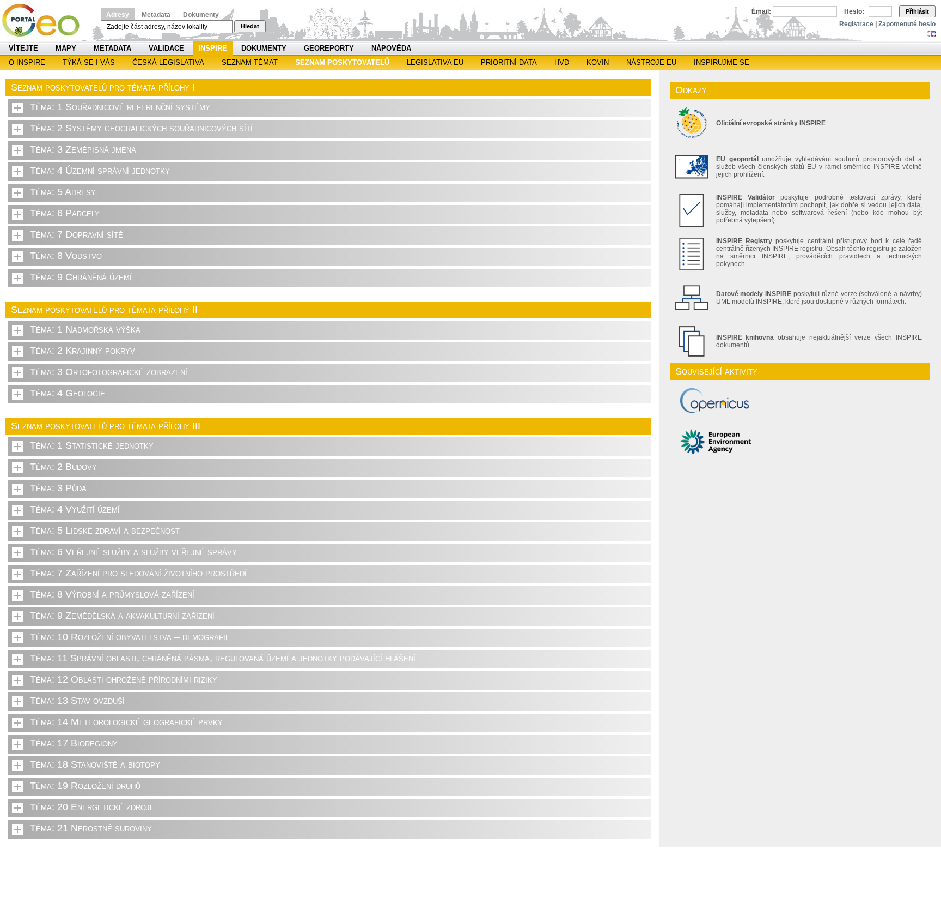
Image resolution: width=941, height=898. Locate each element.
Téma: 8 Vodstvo (66, 255)
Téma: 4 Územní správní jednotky (100, 170)
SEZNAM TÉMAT (250, 62)
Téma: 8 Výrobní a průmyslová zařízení (112, 594)
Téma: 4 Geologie (67, 393)
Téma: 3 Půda (58, 488)
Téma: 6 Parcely (65, 213)
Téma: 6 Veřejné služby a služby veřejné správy (133, 551)
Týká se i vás (89, 62)
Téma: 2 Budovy (63, 466)
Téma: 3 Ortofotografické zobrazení (108, 371)
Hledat (250, 26)
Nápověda (391, 48)
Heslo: (854, 11)
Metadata (156, 15)
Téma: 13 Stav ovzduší (77, 700)
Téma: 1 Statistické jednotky (92, 445)
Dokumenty (201, 15)
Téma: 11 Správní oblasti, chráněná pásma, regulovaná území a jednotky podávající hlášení (222, 658)
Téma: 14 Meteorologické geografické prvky (126, 721)
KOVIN (597, 62)
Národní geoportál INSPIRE (45, 20)
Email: (761, 11)
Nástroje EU (651, 62)
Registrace (856, 24)
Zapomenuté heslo (907, 24)
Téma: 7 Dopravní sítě (76, 234)
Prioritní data (509, 62)
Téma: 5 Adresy (63, 191)
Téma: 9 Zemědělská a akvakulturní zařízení (122, 615)
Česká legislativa (168, 62)
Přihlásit (917, 11)
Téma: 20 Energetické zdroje (92, 806)
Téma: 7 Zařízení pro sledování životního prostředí (138, 573)
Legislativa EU (435, 62)
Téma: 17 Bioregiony (74, 743)
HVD (561, 62)
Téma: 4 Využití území (75, 509)
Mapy (66, 48)
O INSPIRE (27, 62)
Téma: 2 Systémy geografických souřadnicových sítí (141, 128)
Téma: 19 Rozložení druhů (85, 785)
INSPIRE (212, 48)
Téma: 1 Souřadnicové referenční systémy (120, 106)
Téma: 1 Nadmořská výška (85, 329)
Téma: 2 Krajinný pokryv (82, 350)
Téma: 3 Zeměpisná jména (83, 149)
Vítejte (23, 48)
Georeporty (329, 48)
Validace (166, 48)
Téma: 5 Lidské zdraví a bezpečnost (105, 530)
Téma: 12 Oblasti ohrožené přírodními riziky (123, 679)
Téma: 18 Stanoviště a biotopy (95, 764)
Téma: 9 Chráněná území (81, 277)
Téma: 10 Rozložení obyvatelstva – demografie (130, 636)
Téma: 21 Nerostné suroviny (91, 828)
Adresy (117, 15)
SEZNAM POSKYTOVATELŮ (342, 62)
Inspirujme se (721, 62)
